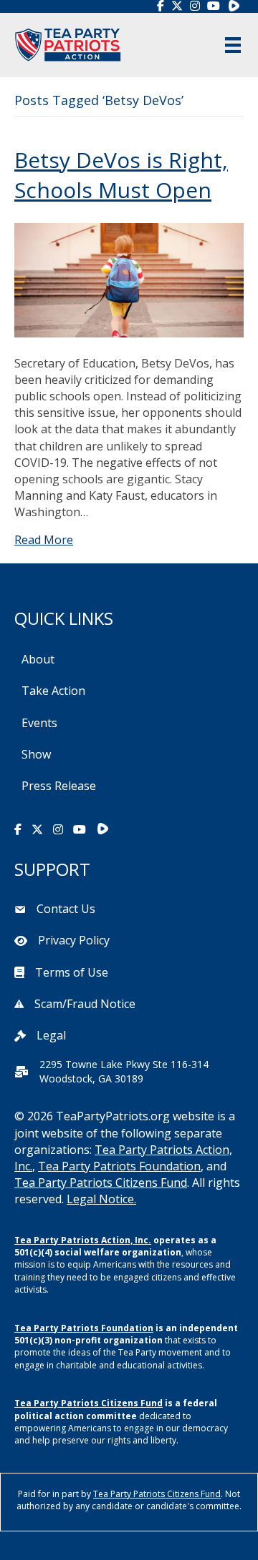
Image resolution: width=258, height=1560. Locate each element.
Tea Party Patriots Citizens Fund (100, 1182)
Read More (43, 540)
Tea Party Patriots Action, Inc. (82, 1240)
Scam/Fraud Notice (84, 1004)
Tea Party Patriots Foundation (119, 1166)
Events (39, 723)
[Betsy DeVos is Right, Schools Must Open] (129, 279)
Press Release (59, 786)
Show (36, 754)
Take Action (53, 690)
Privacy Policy (74, 940)
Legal (51, 1035)
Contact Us (66, 909)
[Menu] (233, 45)
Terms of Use (71, 972)
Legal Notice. (101, 1199)
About (38, 659)
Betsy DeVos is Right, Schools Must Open (121, 174)
